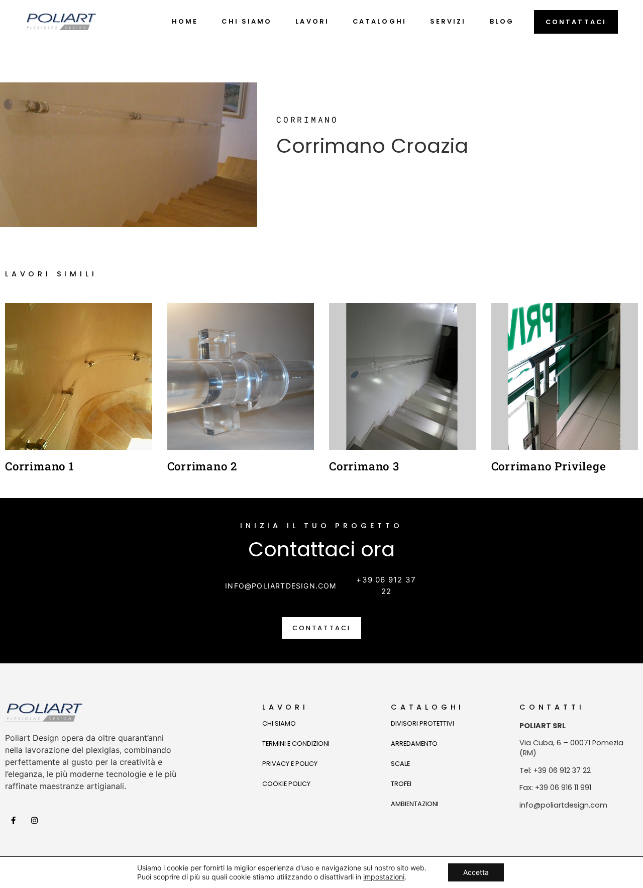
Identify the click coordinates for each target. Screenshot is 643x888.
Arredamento (414, 743)
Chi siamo (247, 21)
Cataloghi (379, 21)
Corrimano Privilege (548, 466)
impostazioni (383, 876)
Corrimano (307, 119)
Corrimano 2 (202, 466)
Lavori (312, 21)
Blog (502, 21)
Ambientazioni (415, 804)
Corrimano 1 (39, 466)
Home (185, 21)
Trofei (401, 783)
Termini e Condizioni (296, 743)
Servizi (448, 21)
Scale (400, 763)
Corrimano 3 (364, 466)
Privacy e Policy (289, 763)
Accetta (476, 872)
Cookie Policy (286, 783)
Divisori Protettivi (422, 723)
